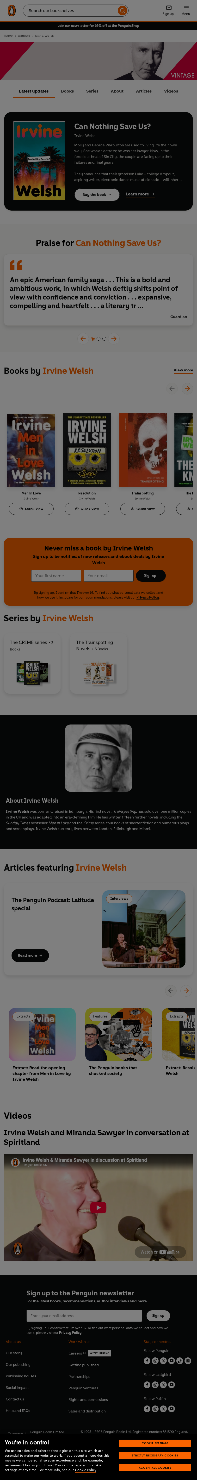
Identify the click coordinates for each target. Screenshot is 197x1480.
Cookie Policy (85, 1470)
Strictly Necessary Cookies (155, 1455)
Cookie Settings (155, 1443)
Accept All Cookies (155, 1467)
